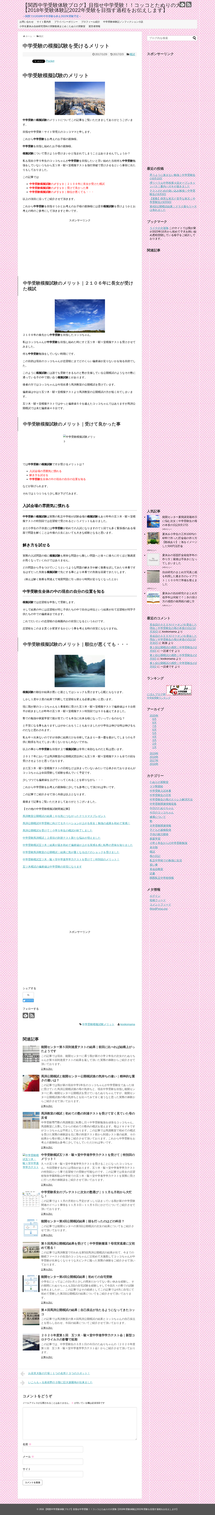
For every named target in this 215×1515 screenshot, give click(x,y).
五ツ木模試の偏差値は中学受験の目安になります (52, 866)
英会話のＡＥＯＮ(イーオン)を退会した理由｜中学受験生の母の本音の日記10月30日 (173, 628)
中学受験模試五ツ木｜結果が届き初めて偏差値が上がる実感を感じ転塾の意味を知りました (78, 845)
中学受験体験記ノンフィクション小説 (123, 21)
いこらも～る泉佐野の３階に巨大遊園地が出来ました (60, 1382)
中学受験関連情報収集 (163, 803)
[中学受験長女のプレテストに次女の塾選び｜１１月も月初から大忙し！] (31, 1199)
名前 (27, 1444)
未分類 (154, 847)
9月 (154, 719)
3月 (154, 740)
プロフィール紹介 (90, 21)
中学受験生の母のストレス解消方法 (171, 799)
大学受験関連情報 (160, 825)
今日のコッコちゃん (162, 812)
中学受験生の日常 (160, 795)
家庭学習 (155, 838)
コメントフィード (160, 904)
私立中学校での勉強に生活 (166, 860)
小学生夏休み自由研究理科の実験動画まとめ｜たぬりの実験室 (52, 26)
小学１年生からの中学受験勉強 (168, 843)
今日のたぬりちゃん (162, 808)
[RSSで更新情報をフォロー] (188, 4)
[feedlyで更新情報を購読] (182, 4)
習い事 (154, 864)
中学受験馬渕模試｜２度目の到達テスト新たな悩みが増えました (62, 837)
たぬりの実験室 (159, 782)
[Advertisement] (80, 246)
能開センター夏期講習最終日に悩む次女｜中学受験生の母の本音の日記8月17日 (179, 521)
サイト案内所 (44, 21)
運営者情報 (94, 26)
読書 (152, 873)
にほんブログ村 (156, 694)
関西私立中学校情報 (162, 877)
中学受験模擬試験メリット (98, 1024)
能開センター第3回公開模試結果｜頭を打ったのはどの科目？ (82, 1221)
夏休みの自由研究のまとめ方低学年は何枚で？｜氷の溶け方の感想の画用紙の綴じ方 (179, 597)
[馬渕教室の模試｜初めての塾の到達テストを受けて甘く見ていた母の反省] (31, 1120)
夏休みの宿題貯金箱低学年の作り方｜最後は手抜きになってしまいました (179, 559)
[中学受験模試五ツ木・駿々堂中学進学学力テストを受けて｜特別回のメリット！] (31, 1161)
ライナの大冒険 (159, 228)
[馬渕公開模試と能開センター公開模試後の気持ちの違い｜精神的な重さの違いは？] (31, 1083)
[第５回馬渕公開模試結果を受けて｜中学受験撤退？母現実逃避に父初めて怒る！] (31, 1250)
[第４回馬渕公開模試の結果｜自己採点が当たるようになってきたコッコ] (31, 1316)
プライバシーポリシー (66, 21)
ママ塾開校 (156, 786)
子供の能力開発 (159, 834)
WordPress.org (158, 908)
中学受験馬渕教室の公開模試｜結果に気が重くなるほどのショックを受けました (71, 852)
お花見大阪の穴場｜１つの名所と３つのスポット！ (59, 1373)
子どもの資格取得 (160, 830)
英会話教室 (156, 869)
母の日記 (155, 856)
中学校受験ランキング (158, 697)
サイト (27, 1469)
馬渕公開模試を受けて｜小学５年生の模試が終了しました (58, 830)
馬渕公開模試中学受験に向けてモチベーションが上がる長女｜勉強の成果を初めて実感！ (76, 823)
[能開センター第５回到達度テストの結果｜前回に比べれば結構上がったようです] (31, 1053)
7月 (154, 726)
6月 (154, 729)
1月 (154, 747)
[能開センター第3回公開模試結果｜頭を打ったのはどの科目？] (31, 1228)
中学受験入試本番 (160, 790)
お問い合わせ (26, 21)
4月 (154, 736)
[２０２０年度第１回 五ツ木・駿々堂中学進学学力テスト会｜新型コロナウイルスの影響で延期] (31, 1342)
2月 (154, 743)
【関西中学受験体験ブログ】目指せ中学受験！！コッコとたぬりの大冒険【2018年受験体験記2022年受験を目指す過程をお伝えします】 (107, 7)
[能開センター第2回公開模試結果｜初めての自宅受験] (31, 1283)
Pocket (50, 61)
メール (28, 1456)
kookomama (127, 1024)
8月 (154, 722)
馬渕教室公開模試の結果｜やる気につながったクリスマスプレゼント (64, 816)
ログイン (155, 896)
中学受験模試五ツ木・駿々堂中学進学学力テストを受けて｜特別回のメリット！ (71, 859)
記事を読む (47, 1069)
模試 (132, 54)
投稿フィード (158, 900)
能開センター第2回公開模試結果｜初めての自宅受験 (76, 1276)
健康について (158, 816)
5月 (154, 733)
